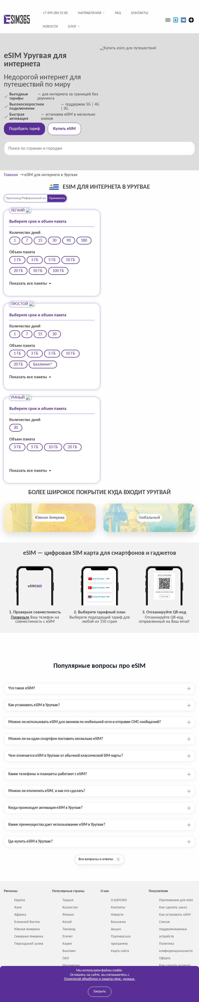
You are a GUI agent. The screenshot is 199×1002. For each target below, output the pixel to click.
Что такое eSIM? (21, 688)
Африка (20, 915)
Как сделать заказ (173, 907)
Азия (18, 907)
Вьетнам (68, 951)
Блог (72, 27)
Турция (67, 900)
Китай (67, 922)
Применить (57, 198)
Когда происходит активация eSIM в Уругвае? (45, 808)
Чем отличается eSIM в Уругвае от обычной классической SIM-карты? (65, 756)
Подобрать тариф (24, 129)
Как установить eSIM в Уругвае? (34, 705)
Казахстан (70, 907)
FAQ (118, 13)
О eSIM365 (119, 900)
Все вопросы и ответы (99, 859)
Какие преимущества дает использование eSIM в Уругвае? (56, 825)
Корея (67, 944)
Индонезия (71, 966)
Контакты (139, 13)
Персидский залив (28, 944)
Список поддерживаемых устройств (173, 929)
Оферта (164, 958)
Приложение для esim (176, 900)
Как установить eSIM (175, 915)
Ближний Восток (27, 922)
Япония (68, 915)
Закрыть (99, 991)
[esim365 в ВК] (183, 20)
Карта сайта (120, 951)
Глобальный (149, 518)
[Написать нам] (168, 20)
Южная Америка (50, 518)
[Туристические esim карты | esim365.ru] (17, 20)
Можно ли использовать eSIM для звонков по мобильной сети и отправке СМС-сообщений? (84, 722)
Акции (116, 929)
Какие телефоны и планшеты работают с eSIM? (47, 774)
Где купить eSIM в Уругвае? (30, 842)
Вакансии (118, 922)
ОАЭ (65, 958)
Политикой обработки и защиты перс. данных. (99, 979)
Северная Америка (28, 936)
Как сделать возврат (174, 966)
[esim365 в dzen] (191, 20)
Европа (19, 900)
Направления (89, 13)
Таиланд (68, 929)
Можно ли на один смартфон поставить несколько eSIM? (55, 739)
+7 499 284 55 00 (55, 13)
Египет (67, 936)
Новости (50, 27)
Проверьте (20, 617)
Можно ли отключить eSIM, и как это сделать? (46, 791)
